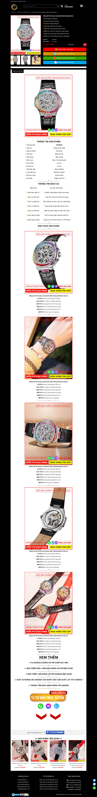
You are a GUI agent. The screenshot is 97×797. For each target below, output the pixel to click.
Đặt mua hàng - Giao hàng (65, 49)
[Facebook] (94, 780)
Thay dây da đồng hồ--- (23, 782)
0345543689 (69, 7)
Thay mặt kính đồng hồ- (24, 784)
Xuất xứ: (45, 39)
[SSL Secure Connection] (26, 795)
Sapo (80, 794)
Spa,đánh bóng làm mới (24, 789)
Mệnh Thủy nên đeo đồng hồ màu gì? (49, 779)
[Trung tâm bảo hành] (14, 7)
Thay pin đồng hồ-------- (23, 779)
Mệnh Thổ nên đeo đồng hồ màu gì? (49, 786)
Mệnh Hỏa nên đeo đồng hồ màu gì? (49, 784)
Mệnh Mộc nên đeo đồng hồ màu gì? (49, 782)
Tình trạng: (46, 41)
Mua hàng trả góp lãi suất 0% (65, 53)
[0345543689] (94, 788)
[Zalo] (94, 784)
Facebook (75, 731)
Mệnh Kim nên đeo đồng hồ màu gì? (49, 789)
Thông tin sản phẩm (18, 71)
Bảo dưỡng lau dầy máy (24, 786)
